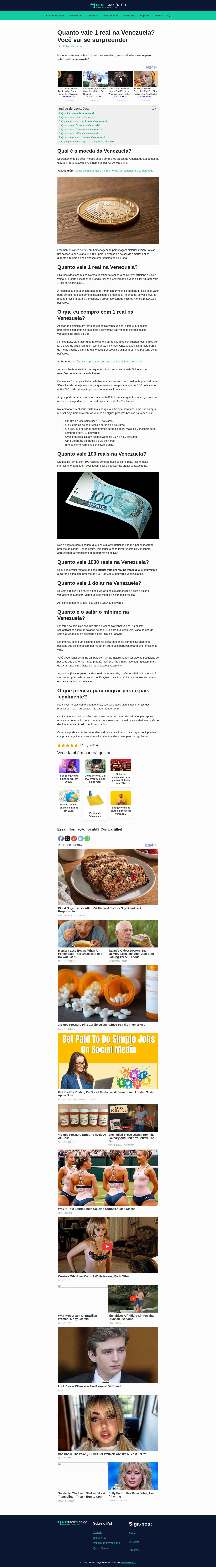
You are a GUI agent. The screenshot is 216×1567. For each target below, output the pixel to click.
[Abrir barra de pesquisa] (169, 15)
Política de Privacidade (106, 1542)
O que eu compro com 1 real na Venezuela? (84, 121)
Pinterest (134, 1550)
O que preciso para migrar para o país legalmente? (88, 141)
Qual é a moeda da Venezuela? (78, 113)
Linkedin (134, 1541)
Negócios (144, 15)
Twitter (133, 1533)
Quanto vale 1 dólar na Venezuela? (80, 133)
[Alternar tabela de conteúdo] (152, 108)
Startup (158, 15)
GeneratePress (128, 1562)
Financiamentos (110, 15)
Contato (97, 1532)
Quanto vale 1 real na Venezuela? (79, 117)
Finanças (92, 15)
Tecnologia (129, 15)
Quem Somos (101, 1548)
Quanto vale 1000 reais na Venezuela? (81, 129)
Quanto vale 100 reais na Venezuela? (81, 125)
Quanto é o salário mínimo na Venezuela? (83, 137)
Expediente (99, 1537)
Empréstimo (76, 15)
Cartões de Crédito (55, 15)
